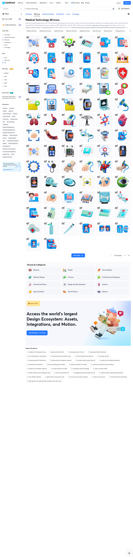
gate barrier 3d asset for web (55, 377)
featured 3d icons (48, 27)
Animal (4, 138)
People (70, 270)
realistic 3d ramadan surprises (38, 368)
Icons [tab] (68, 14)
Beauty (4, 143)
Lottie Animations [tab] (48, 14)
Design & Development (8, 132)
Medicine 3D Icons (71, 31)
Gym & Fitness (73, 291)
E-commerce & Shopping (9, 151)
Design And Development (76, 284)
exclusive (28, 27)
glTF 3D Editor (125, 8)
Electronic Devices (7, 157)
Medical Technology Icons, (117, 27)
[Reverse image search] (113, 8)
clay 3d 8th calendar (35, 377)
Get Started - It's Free (37, 333)
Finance (70, 277)
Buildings (5, 135)
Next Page (76, 255)
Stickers (105, 291)
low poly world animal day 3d (86, 360)
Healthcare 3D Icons (45, 31)
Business (11, 111)
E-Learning (5, 119)
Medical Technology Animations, (81, 27)
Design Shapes (12, 138)
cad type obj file (104, 356)
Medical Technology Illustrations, (100, 27)
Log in (119, 3)
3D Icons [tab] (37, 14)
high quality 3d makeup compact (61, 360)
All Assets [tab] (29, 14)
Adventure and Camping (9, 149)
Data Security (14, 119)
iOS (4, 121)
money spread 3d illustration (37, 360)
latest (38, 27)
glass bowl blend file (57, 352)
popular (33, 27)
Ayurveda (11, 108)
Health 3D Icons (58, 31)
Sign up (127, 3)
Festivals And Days (39, 284)
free (38, 23)
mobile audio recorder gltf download (112, 373)
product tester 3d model (60, 368)
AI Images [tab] (75, 14)
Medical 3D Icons (31, 31)
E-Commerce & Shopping (111, 277)
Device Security (13, 135)
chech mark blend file (62, 373)
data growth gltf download (98, 352)
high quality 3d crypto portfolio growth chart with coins (45, 381)
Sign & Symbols (38, 291)
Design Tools (6, 154)
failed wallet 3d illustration (119, 377)
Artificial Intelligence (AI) (9, 130)
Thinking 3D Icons (120, 31)
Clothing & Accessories (12, 140)
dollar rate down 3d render (79, 364)
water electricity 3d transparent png (39, 373)
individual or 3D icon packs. (101, 25)
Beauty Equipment (13, 143)
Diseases (5, 108)
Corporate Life (6, 146)
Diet (4, 140)
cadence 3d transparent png (37, 352)
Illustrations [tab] (60, 14)
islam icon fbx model (101, 368)
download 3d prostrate (35, 364)
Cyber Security (6, 116)
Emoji (12, 154)
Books (13, 116)
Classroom (5, 124)
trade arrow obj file (99, 377)
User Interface (107, 270)
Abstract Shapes (39, 277)
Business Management (8, 127)
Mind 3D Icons (97, 31)
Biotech (15, 113)
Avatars (5, 111)
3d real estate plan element (85, 356)
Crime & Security (7, 113)
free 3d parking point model (56, 364)
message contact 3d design (81, 368)
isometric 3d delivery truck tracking (103, 364)
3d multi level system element (79, 377)
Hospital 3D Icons (85, 31)
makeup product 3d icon (77, 352)
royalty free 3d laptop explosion (110, 360)
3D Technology (10, 121)
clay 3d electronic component (37, 356)
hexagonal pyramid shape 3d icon (85, 373)
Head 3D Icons (108, 31)
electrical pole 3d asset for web (61, 356)
